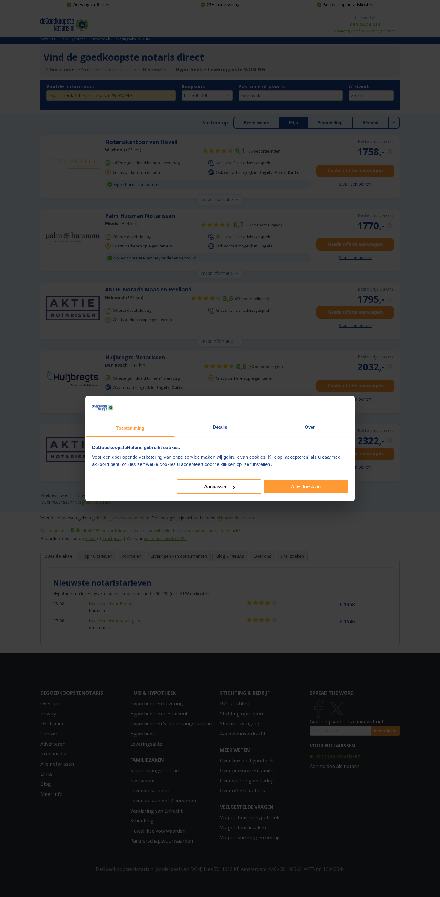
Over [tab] (310, 427)
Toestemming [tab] (130, 428)
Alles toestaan (306, 486)
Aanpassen (215, 486)
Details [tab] (220, 427)
